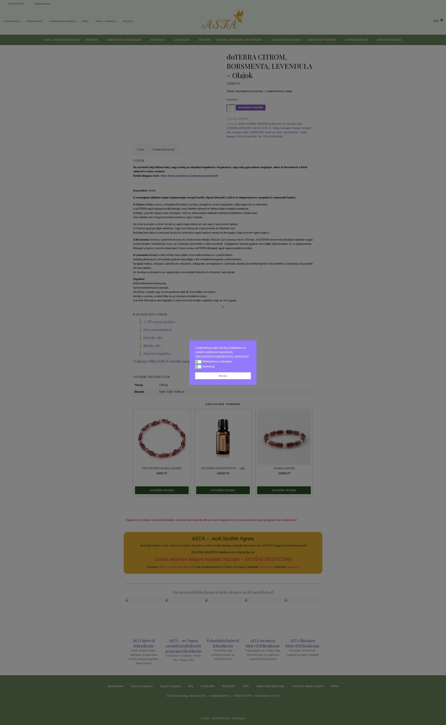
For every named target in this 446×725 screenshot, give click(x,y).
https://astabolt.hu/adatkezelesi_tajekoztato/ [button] (222, 356)
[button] (198, 362)
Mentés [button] (223, 375)
